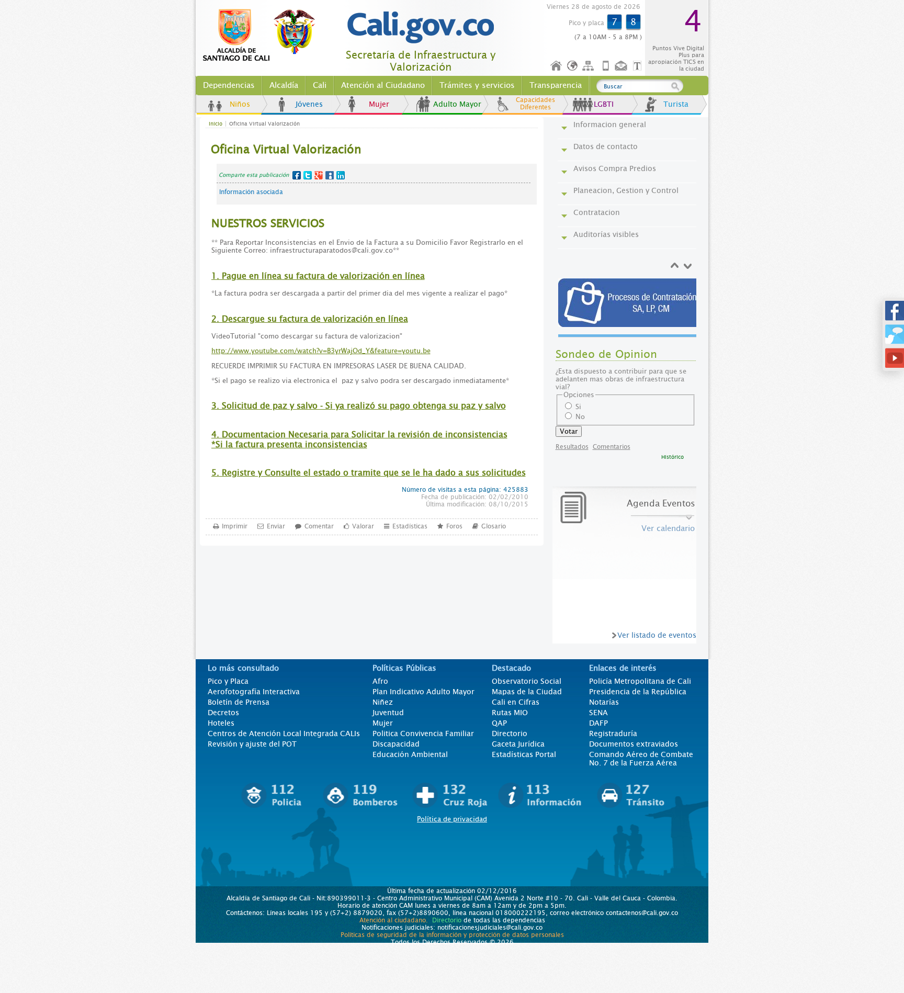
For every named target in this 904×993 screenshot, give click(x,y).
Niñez (382, 702)
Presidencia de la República (637, 691)
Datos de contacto (605, 146)
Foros (454, 526)
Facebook (296, 175)
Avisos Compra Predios (614, 168)
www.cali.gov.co (263, 35)
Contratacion (596, 212)
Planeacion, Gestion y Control (626, 190)
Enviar (276, 526)
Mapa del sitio (589, 66)
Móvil (606, 66)
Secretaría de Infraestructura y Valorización (420, 61)
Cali (319, 85)
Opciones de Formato (638, 66)
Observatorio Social (526, 681)
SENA (598, 712)
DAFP (598, 723)
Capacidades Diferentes (535, 103)
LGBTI (604, 104)
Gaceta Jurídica (518, 744)
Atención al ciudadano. (393, 920)
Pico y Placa (228, 681)
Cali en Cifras (515, 702)
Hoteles (221, 723)
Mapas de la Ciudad (527, 691)
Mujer (379, 104)
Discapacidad (396, 744)
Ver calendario (668, 528)
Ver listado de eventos (656, 635)
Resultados (572, 446)
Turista (675, 104)
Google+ (318, 175)
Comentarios (611, 446)
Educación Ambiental (410, 754)
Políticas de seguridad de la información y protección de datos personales (452, 935)
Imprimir (234, 526)
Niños (240, 104)
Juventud (388, 712)
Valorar (363, 526)
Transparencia (555, 85)
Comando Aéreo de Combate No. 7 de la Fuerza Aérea (641, 758)
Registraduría (613, 733)
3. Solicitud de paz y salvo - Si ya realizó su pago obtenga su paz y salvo (358, 406)
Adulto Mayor (457, 104)
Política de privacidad (452, 819)
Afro (380, 681)
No (580, 417)
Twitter (307, 175)
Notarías (604, 702)
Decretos (223, 712)
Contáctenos (622, 66)
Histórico (672, 457)
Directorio (509, 733)
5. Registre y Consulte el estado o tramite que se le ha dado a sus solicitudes (368, 473)
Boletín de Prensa (238, 702)
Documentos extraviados (633, 744)
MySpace (329, 175)
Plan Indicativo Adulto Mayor (423, 691)
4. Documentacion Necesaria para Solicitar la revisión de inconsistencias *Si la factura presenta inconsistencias (359, 439)
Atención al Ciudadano (383, 85)
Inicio (556, 66)
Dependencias (229, 85)
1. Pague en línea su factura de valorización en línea (318, 276)
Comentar (319, 526)
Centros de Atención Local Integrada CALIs (284, 733)
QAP (499, 723)
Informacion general (609, 124)
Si (578, 407)
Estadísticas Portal (524, 754)
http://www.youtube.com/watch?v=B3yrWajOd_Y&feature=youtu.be (321, 351)
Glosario (493, 526)
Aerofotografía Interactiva (254, 691)
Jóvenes (309, 104)
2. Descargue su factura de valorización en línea (309, 319)
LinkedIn (340, 175)
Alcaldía (283, 85)
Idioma (573, 66)
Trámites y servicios (477, 85)
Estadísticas (409, 526)
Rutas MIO (510, 712)
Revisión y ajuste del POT (252, 744)
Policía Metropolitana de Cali (640, 681)
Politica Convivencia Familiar (423, 733)
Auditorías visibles (606, 234)
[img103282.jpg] (629, 303)
